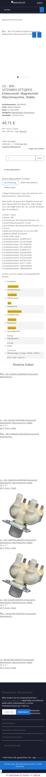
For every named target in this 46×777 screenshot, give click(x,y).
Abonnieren (23, 712)
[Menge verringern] (4, 158)
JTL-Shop (27, 766)
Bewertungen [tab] (10, 187)
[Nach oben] (1, 771)
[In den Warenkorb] (4, 28)
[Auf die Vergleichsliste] (34, 35)
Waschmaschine (15, 311)
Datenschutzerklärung (11, 700)
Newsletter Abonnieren (35, 711)
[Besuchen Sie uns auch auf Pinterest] (4, 749)
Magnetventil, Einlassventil (23, 112)
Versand (22, 131)
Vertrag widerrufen (12, 745)
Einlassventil (13, 286)
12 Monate (12, 295)
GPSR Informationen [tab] (29, 182)
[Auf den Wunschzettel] (39, 35)
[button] (30, 3)
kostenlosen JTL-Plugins (19, 775)
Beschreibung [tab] (10, 182)
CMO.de (36, 775)
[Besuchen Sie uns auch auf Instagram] (4, 752)
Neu (9, 303)
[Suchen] (42, 9)
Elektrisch (12, 328)
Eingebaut (12, 319)
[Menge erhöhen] (37, 163)
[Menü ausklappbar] (5, 3)
